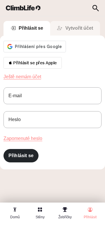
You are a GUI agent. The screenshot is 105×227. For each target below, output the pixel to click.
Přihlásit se (31, 28)
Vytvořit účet (79, 28)
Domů (15, 217)
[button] (33, 62)
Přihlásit (90, 217)
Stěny (40, 217)
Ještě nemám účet (22, 76)
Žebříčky (65, 217)
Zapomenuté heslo (23, 138)
